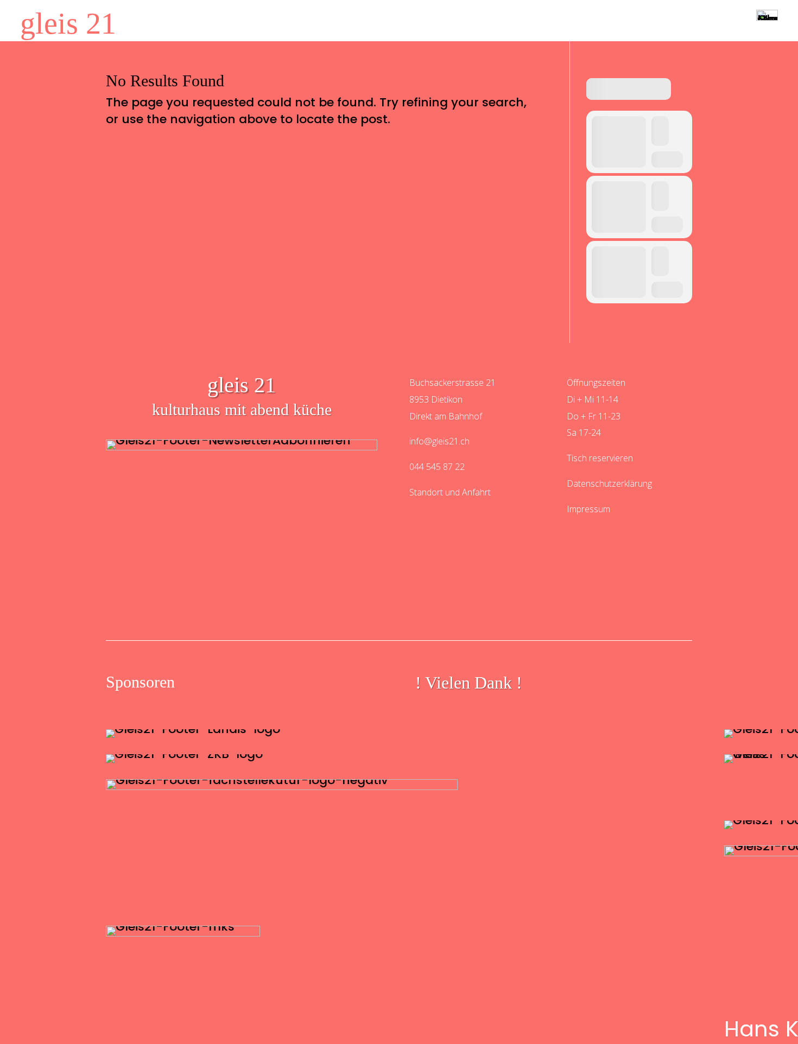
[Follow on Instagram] (245, 615)
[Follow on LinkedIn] (552, 615)
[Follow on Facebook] (399, 615)
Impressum (588, 509)
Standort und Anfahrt (450, 492)
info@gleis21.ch (439, 441)
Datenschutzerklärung (609, 483)
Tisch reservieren (600, 458)
